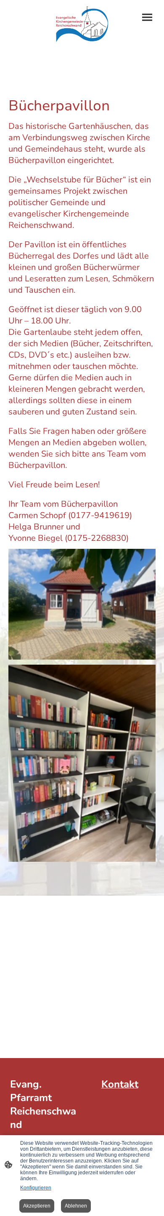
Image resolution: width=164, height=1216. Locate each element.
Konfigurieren (35, 1188)
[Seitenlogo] (82, 24)
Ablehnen (76, 1206)
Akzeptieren (36, 1206)
